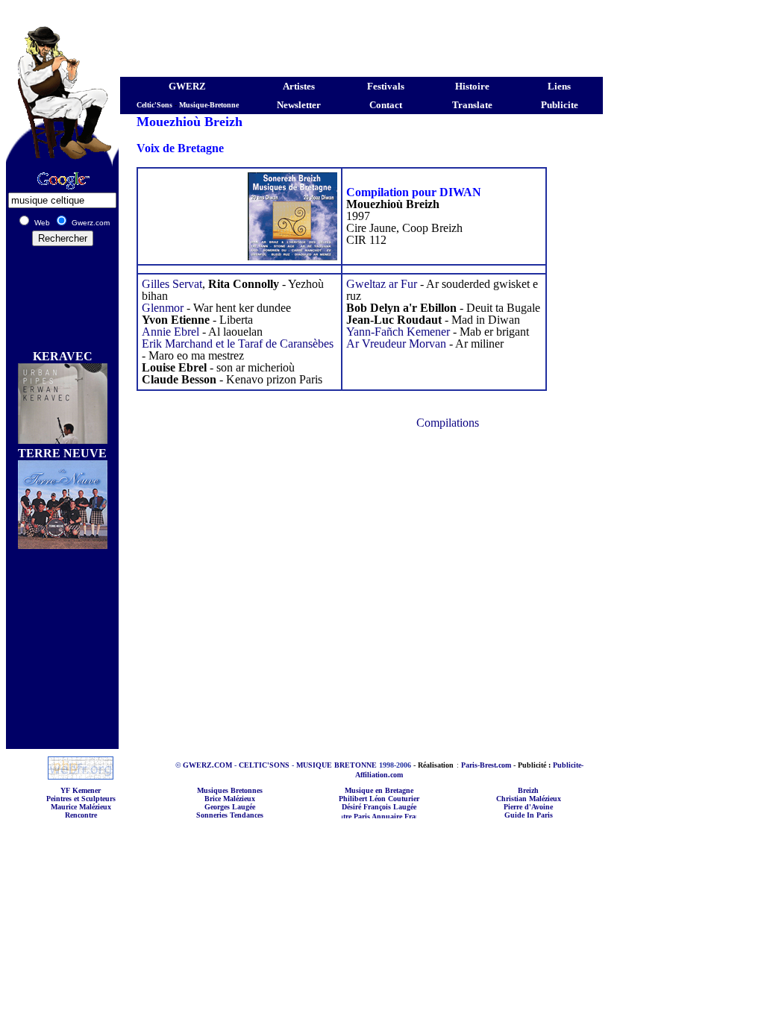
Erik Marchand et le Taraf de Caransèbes (238, 343)
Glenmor (164, 307)
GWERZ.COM (207, 765)
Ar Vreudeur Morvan (396, 343)
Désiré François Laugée (379, 807)
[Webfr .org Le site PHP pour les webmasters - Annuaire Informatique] (80, 775)
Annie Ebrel (170, 331)
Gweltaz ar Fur (381, 284)
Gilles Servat (172, 284)
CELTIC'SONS (264, 765)
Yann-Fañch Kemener (398, 331)
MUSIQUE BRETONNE (336, 765)
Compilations (447, 422)
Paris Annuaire (367, 816)
